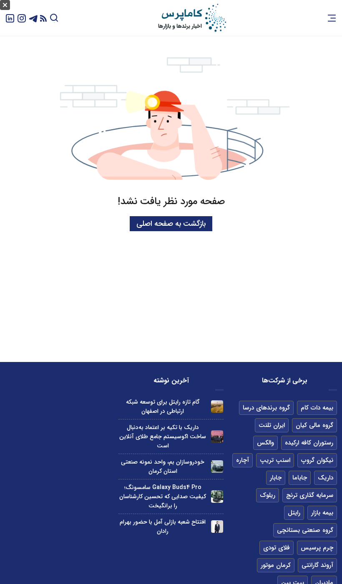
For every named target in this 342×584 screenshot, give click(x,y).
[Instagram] (22, 17)
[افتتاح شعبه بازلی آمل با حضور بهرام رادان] (217, 526)
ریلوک (267, 495)
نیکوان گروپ (317, 460)
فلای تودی (276, 548)
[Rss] (43, 18)
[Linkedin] (10, 17)
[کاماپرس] (191, 18)
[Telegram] (33, 17)
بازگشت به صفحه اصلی (171, 224)
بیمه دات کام (317, 408)
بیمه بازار (322, 513)
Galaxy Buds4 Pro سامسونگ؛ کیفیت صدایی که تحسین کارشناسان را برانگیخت (162, 496)
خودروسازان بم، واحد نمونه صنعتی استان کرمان (162, 466)
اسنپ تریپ (275, 460)
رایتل (294, 513)
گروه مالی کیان (314, 425)
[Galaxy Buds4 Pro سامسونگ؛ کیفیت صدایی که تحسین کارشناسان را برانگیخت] (217, 496)
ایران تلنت (272, 425)
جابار (276, 478)
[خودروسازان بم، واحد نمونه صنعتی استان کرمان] (217, 466)
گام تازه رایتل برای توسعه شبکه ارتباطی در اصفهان (163, 406)
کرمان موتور (276, 565)
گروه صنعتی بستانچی (305, 530)
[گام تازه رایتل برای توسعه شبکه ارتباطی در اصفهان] (217, 406)
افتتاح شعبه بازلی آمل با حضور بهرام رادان (163, 526)
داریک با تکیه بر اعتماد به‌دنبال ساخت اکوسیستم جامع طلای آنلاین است (162, 436)
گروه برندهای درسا (266, 408)
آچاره (242, 460)
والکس (265, 443)
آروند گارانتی (317, 565)
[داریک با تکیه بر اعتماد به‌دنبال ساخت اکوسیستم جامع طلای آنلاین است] (217, 436)
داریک (325, 478)
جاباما (299, 478)
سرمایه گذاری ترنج (309, 495)
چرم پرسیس (317, 548)
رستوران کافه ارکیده (309, 443)
